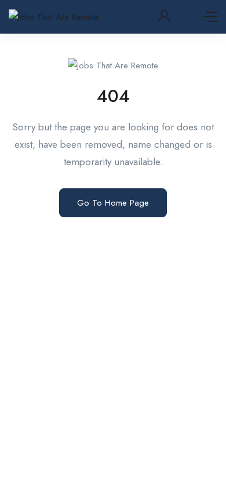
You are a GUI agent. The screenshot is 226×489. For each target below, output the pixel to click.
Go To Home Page (113, 202)
